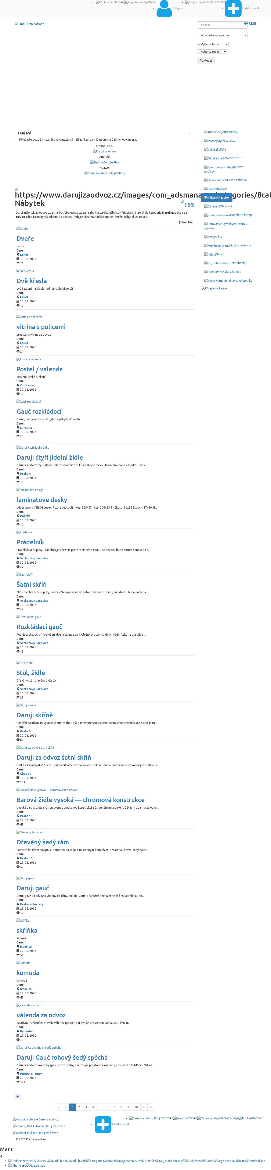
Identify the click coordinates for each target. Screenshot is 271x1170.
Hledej (207, 60)
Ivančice (26, 946)
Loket (24, 254)
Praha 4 (25, 473)
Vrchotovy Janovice (34, 558)
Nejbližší (187, 222)
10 (136, 1107)
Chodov (25, 773)
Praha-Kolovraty (32, 904)
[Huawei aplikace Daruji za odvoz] (35, 1132)
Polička (25, 516)
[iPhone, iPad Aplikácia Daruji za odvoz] (39, 1125)
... (100, 1107)
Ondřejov (27, 385)
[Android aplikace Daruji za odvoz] (36, 1119)
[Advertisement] (135, 96)
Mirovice (26, 427)
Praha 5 (25, 731)
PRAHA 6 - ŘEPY (31, 1073)
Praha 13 (26, 816)
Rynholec (26, 1031)
